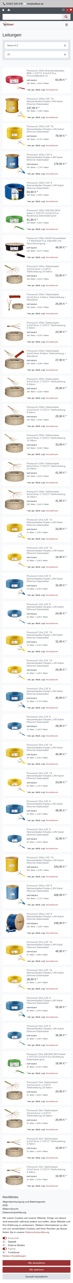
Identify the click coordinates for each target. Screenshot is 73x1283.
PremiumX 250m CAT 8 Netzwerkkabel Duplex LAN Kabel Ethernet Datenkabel (45, 888)
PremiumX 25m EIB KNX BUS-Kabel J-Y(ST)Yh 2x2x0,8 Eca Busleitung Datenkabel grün (46, 1057)
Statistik (12, 1241)
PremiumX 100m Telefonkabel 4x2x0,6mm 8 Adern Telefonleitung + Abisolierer (46, 353)
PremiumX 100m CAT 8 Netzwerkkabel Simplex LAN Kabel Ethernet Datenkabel (45, 185)
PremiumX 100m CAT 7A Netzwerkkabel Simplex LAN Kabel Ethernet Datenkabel (45, 129)
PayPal (11, 1248)
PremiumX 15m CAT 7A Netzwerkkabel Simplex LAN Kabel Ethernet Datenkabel (45, 663)
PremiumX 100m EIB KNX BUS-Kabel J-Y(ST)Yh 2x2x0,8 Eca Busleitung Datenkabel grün (44, 213)
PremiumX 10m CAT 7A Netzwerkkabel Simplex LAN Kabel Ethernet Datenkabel (45, 550)
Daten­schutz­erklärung (37, 1232)
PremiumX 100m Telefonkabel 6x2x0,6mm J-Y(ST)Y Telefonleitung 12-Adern (46, 438)
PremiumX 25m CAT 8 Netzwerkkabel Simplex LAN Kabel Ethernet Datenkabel (45, 1029)
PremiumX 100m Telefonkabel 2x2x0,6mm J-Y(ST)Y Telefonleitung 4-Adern (46, 325)
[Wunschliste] (63, 10)
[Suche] (66, 17)
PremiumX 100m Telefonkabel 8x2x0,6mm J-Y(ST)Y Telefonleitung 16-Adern (46, 466)
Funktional (13, 1252)
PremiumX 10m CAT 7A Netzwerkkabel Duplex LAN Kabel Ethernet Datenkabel (45, 522)
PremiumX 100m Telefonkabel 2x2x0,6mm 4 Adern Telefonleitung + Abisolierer (46, 297)
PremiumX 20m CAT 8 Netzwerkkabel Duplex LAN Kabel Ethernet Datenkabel (45, 804)
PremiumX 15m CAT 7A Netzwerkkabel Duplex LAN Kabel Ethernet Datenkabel (45, 635)
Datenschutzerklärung (14, 1212)
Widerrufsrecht (10, 1208)
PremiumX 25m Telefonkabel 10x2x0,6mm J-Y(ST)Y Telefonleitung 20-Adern (42, 1085)
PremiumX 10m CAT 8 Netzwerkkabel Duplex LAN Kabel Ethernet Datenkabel (45, 579)
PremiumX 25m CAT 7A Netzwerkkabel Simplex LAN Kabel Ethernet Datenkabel (45, 973)
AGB (5, 1205)
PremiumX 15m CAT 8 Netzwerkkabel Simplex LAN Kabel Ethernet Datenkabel (45, 719)
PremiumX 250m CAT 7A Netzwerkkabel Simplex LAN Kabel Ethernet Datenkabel (45, 860)
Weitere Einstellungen (14, 1256)
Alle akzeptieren (36, 1262)
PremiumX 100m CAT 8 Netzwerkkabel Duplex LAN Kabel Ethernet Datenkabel (45, 157)
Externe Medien (16, 1245)
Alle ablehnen (36, 1269)
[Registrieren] (9, 10)
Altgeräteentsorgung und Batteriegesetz (24, 1201)
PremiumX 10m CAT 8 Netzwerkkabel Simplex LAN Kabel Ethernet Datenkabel (45, 607)
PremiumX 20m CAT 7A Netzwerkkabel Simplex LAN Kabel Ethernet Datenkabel (45, 776)
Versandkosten (52, 90)
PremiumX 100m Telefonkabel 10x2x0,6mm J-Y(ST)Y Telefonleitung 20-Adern (43, 269)
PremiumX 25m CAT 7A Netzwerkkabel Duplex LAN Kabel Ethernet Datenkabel (45, 945)
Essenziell (13, 1238)
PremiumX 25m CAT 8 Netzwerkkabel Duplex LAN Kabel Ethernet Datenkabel (45, 1001)
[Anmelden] (3, 10)
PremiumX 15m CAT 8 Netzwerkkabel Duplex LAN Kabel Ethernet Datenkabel (45, 691)
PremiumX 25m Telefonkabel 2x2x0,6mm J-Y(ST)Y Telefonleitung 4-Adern (46, 1141)
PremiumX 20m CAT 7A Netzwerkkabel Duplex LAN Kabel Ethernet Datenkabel (45, 747)
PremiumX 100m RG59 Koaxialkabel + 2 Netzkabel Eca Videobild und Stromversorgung (46, 241)
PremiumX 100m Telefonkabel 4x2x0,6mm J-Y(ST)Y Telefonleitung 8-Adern (46, 382)
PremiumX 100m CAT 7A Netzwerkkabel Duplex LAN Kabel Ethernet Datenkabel (45, 101)
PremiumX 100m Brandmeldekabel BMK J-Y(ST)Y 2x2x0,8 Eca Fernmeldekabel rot (45, 73)
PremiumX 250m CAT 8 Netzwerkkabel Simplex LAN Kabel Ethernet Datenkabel (45, 916)
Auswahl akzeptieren (36, 1276)
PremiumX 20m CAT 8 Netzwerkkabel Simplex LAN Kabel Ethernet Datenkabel (45, 832)
